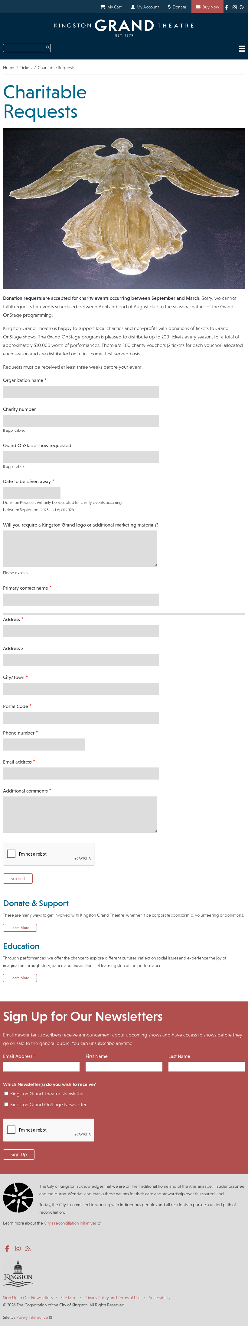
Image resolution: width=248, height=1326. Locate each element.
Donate (179, 7)
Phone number (18, 732)
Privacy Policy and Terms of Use (112, 1297)
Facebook (227, 7)
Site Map (68, 1297)
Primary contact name (25, 588)
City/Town (13, 677)
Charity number (19, 409)
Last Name (179, 1056)
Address (11, 619)
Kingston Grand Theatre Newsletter (47, 1093)
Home (8, 67)
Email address (17, 761)
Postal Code (15, 706)
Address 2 (13, 648)
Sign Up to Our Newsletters (28, 1297)
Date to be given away (27, 481)
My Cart (114, 7)
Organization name (23, 380)
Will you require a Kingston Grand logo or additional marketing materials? (80, 524)
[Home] (124, 28)
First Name (97, 1056)
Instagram (235, 7)
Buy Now (211, 7)
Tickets (26, 67)
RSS (242, 7)
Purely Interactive (32, 1317)
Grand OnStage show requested (37, 445)
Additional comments (25, 790)
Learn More (20, 928)
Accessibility (159, 1297)
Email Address (17, 1056)
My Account (148, 7)
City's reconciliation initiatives (70, 1223)
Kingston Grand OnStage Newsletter (48, 1104)
